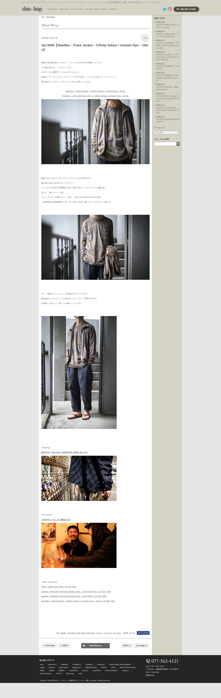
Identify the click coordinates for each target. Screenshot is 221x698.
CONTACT (113, 9)
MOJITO (104, 667)
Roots (74, 9)
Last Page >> (141, 646)
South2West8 (97, 670)
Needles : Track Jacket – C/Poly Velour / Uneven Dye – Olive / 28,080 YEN (78, 601)
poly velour (71, 633)
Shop (145, 38)
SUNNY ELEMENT (111, 670)
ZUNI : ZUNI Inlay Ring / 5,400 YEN (58, 587)
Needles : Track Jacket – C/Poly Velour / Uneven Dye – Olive (96, 91)
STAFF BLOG (64, 9)
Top (42, 17)
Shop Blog (50, 17)
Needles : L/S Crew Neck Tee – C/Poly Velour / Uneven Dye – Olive (95, 96)
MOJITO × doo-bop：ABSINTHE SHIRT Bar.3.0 (64, 452)
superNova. (125, 670)
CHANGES (88, 664)
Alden (41, 664)
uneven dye (91, 633)
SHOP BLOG (52, 9)
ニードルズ (108, 633)
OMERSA (61, 670)
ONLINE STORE (188, 9)
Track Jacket (81, 633)
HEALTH (52, 667)
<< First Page (49, 646)
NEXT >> (127, 646)
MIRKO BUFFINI (91, 667)
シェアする (144, 633)
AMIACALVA (52, 664)
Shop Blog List (95, 646)
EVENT (81, 9)
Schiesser (85, 670)
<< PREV (64, 646)
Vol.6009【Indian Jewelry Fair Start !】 (168, 119)
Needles (63, 633)
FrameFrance (101, 664)
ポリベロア (117, 633)
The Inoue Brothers (45, 673)
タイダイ (99, 633)
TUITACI (58, 673)
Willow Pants (70, 673)
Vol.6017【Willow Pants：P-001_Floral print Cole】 (167, 34)
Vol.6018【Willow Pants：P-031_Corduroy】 (167, 24)
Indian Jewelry (63, 667)
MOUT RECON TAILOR (128, 667)
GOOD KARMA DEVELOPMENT (120, 664)
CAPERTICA (76, 664)
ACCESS (103, 9)
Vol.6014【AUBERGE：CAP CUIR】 (168, 66)
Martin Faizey (76, 667)
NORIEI (51, 670)
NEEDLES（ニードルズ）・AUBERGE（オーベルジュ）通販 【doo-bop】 (74, 680)
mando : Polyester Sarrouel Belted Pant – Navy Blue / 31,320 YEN (74, 596)
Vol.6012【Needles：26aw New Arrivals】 (167, 87)
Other (80, 673)
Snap (96, 9)
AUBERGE (64, 664)
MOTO (113, 667)
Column (89, 9)
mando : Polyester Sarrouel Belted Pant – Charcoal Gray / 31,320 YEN (76, 592)
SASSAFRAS (73, 670)
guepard (42, 667)
